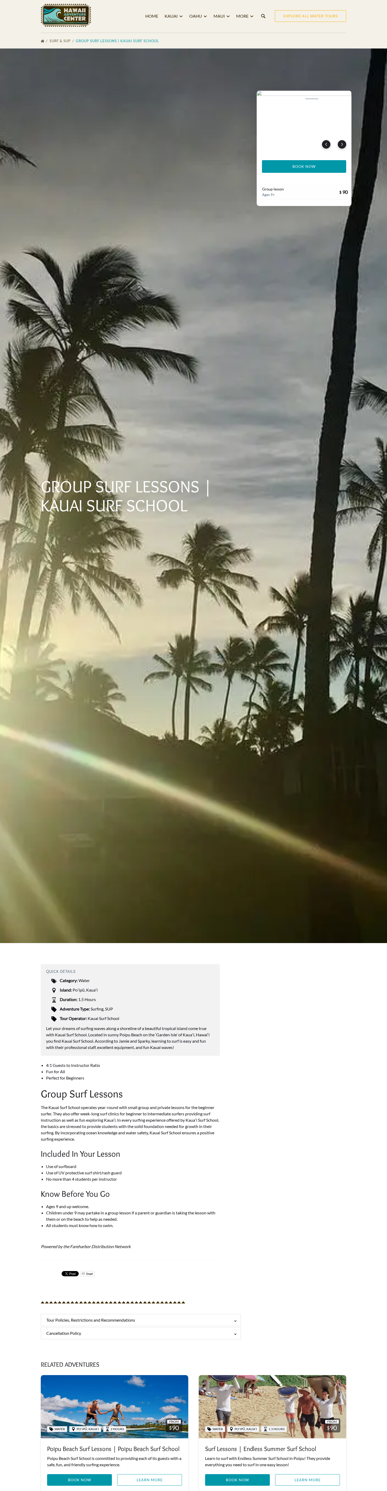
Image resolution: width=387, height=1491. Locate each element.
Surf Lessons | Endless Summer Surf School (260, 1449)
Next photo (342, 144)
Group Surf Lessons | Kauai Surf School (118, 41)
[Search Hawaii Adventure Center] (263, 16)
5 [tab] (327, 98)
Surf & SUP (60, 41)
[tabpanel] (304, 122)
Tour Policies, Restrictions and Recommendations (90, 1319)
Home (151, 15)
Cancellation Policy (63, 1333)
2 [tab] (281, 98)
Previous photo (326, 144)
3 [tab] (296, 98)
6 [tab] (342, 98)
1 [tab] (265, 98)
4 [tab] (311, 98)
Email (89, 1273)
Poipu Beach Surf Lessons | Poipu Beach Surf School (113, 1449)
